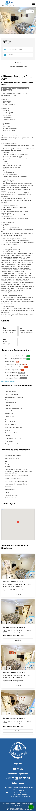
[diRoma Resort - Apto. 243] (18, 566)
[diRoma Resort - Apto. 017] (18, 611)
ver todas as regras (7, 382)
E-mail (18, 63)
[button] (2, 31)
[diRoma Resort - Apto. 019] (18, 702)
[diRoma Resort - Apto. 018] (18, 657)
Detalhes (18, 594)
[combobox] (20, 55)
